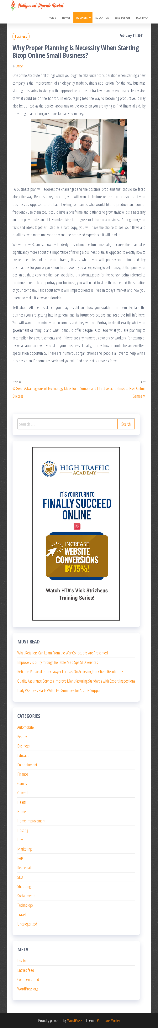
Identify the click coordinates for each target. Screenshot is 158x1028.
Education (102, 17)
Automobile (25, 727)
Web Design (122, 17)
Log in (21, 960)
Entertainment (27, 765)
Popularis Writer (108, 1020)
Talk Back (142, 17)
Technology (25, 905)
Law (20, 839)
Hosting (22, 830)
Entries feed (25, 970)
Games (22, 783)
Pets (20, 858)
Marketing (24, 849)
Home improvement (31, 821)
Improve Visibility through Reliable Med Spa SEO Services (57, 662)
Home (52, 17)
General (22, 792)
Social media (26, 896)
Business (82, 17)
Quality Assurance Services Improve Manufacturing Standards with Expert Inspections (76, 681)
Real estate (25, 867)
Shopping (24, 886)
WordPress (74, 1020)
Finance (22, 774)
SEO (20, 877)
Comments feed (28, 979)
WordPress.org (27, 989)
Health (22, 802)
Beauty (22, 736)
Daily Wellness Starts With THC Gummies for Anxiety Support (59, 690)
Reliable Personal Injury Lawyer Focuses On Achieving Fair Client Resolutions (70, 671)
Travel (66, 17)
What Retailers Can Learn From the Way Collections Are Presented (62, 653)
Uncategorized (27, 924)
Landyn (20, 66)
